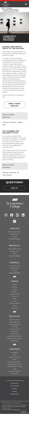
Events (14, 298)
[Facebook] (12, 215)
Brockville (14, 287)
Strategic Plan (14, 373)
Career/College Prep (14, 322)
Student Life (14, 308)
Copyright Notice (14, 394)
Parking (15, 305)
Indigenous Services (14, 303)
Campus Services (14, 294)
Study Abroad (14, 340)
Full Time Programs (14, 329)
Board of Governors (14, 357)
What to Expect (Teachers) (8, 116)
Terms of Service (14, 386)
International (14, 331)
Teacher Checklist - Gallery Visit (12, 123)
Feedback (14, 388)
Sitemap (14, 391)
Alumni (14, 354)
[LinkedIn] (23, 215)
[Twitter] (14, 222)
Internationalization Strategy (14, 366)
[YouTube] (17, 215)
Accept (23, 412)
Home (2, 8)
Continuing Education (14, 324)
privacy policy (16, 409)
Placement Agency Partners (14, 338)
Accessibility (14, 352)
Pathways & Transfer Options (14, 336)
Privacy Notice (14, 383)
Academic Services (14, 319)
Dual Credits (14, 326)
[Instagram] (6, 215)
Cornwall (14, 289)
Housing (14, 301)
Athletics (14, 291)
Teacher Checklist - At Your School (10, 174)
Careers (14, 359)
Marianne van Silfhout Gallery (10, 9)
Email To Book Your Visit (17, 105)
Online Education (14, 333)
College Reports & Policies (14, 364)
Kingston (14, 284)
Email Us (15, 188)
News (14, 369)
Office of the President (14, 371)
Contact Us (14, 296)
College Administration (14, 361)
